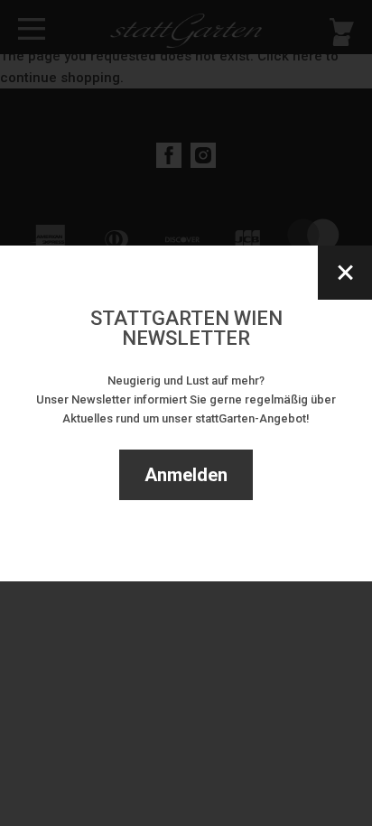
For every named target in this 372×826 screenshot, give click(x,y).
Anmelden (186, 475)
